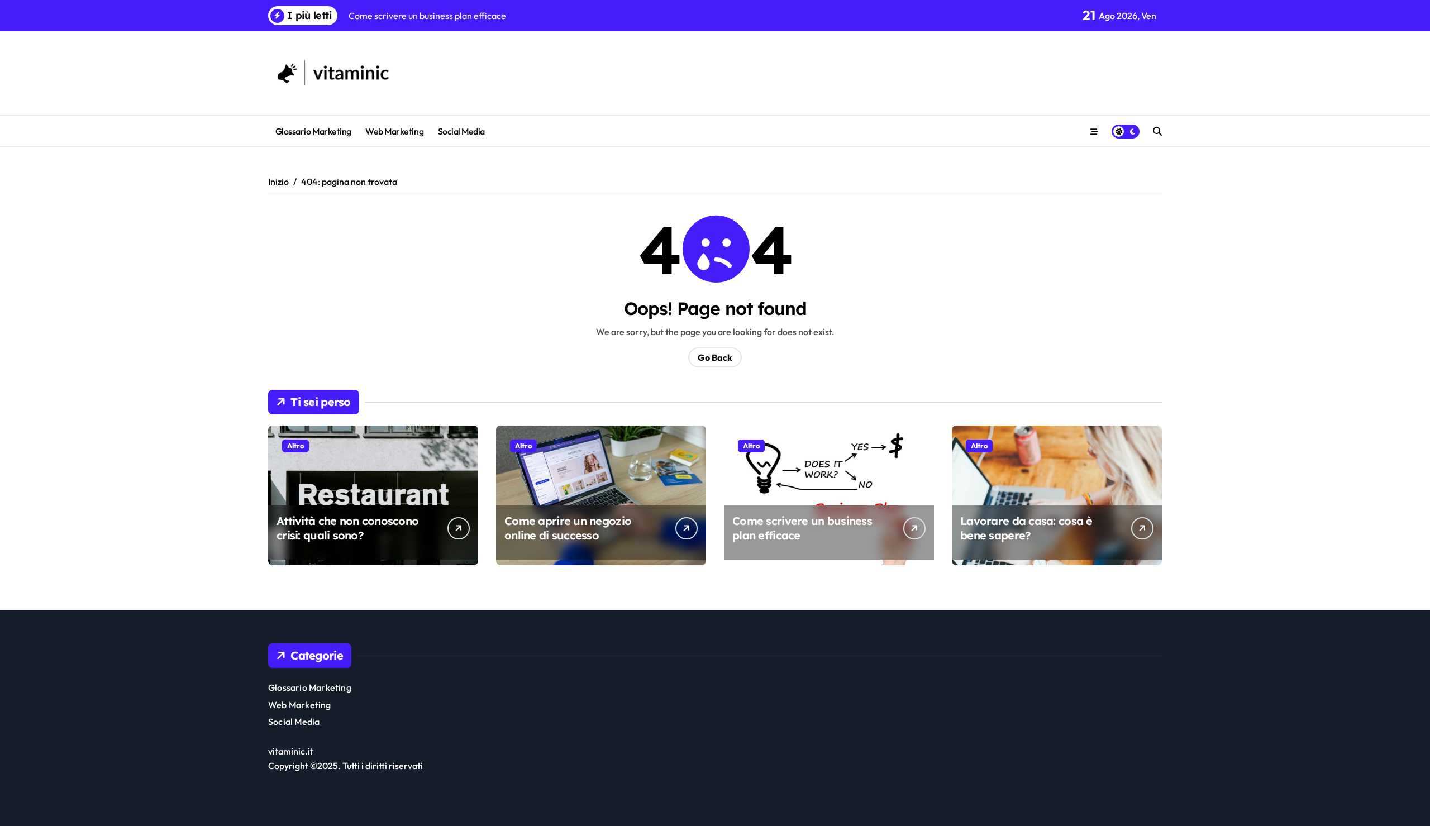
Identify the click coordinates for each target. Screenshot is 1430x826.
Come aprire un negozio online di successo (567, 528)
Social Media (461, 131)
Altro (295, 445)
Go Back (715, 357)
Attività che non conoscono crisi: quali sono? (347, 528)
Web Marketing (394, 131)
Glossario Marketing (313, 131)
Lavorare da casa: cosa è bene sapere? (1026, 528)
